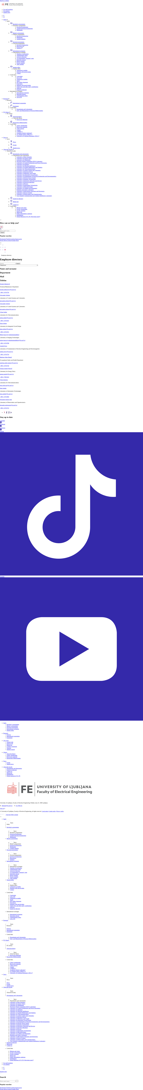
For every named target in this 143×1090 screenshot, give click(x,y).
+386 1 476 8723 (4, 408)
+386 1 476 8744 (4, 365)
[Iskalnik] (0, 242)
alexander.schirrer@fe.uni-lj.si (8, 301)
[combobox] (7, 231)
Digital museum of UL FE (13, 776)
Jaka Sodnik (3, 388)
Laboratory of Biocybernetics (24, 157)
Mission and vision (21, 207)
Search (2, 232)
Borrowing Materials (22, 119)
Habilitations (20, 215)
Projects (9, 734)
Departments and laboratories (14, 768)
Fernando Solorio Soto (6, 399)
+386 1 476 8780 (4, 343)
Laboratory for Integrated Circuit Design (27, 175)
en (4, 16)
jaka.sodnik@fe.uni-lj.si (6, 394)
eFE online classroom (22, 82)
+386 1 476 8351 (4, 332)
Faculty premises (21, 210)
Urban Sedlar (3, 312)
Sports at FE (10, 743)
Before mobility (21, 61)
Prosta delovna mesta (5, 240)
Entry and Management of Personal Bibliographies (30, 110)
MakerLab (9, 745)
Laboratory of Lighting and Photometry (27, 188)
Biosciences (20, 46)
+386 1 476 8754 (4, 354)
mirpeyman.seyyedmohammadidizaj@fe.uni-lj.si (12, 340)
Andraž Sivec (3, 346)
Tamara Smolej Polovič (6, 368)
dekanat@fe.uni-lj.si (7, 805)
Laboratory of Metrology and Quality (26, 173)
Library (5, 752)
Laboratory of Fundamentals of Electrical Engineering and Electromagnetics (36, 176)
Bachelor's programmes (19, 24)
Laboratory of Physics (22, 184)
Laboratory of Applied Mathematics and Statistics (29, 167)
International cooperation (19, 103)
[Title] (0, 255)
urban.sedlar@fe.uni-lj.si (6, 318)
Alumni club (10, 742)
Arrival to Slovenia (21, 57)
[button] (3, 239)
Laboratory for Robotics (23, 164)
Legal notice (45, 811)
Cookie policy (52, 811)
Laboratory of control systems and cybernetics (29, 170)
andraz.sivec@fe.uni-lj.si (6, 351)
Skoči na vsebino (4, 0)
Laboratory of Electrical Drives (25, 172)
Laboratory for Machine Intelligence (26, 166)
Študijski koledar (10, 239)
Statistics (19, 48)
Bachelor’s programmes (13, 724)
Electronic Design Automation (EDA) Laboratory (29, 161)
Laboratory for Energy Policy (24, 158)
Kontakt (13, 240)
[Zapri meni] (0, 816)
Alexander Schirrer (5, 295)
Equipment (16, 106)
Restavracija (18, 239)
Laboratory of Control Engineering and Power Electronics (32, 163)
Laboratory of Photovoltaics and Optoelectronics (29, 194)
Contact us (15, 204)
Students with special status (24, 72)
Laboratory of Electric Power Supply (26, 178)
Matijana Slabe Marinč (6, 357)
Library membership (22, 125)
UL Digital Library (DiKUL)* (24, 134)
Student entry (6, 12)
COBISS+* (20, 131)
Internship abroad (21, 60)
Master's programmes (18, 33)
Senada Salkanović (5, 284)
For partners (6, 11)
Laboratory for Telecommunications (26, 169)
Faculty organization (22, 209)
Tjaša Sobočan (4, 380)
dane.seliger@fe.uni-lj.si (6, 329)
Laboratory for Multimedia (23, 160)
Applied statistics (21, 39)
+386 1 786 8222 (4, 377)
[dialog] (71, 231)
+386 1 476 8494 (4, 396)
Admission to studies (22, 70)
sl (3, 15)
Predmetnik (3, 239)
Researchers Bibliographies (20, 122)
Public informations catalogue (24, 213)
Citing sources (20, 128)
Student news (16, 148)
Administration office (22, 55)
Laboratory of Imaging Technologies (26, 179)
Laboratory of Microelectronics (25, 186)
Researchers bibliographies (14, 758)
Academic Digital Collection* (24, 133)
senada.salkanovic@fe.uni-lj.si (8, 289)
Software (19, 88)
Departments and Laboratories (24, 109)
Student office (16, 67)
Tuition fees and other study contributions (27, 86)
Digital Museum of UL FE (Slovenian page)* (28, 216)
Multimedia (20, 30)
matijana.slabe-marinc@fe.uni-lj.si (9, 363)
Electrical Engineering (22, 27)
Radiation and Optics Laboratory (25, 189)
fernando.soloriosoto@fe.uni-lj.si (8, 405)
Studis (18, 81)
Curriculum (20, 76)
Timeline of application (23, 54)
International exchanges (19, 51)
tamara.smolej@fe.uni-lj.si (7, 374)
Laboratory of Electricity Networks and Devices (29, 181)
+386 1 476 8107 (4, 320)
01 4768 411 (19, 805)
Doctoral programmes (18, 42)
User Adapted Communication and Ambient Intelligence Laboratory (34, 195)
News (5, 137)
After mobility (20, 64)
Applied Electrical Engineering (25, 28)
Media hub (16, 201)
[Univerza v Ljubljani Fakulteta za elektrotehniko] (12, 6)
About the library (17, 116)
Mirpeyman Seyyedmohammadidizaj (9, 334)
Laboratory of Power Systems (24, 192)
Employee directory (22, 89)
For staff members (8, 9)
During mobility (21, 63)
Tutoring (9, 748)
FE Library (6, 112)
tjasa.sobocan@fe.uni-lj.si (6, 385)
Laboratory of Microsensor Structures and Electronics (30, 191)
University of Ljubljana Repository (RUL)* (28, 136)
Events (14, 145)
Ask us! (2, 808)
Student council (11, 749)
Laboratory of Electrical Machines (25, 182)
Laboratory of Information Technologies (27, 185)
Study (5, 19)
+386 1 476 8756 (4, 292)
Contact (19, 73)
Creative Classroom (12, 746)
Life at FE (19, 78)
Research (5, 98)
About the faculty (8, 149)
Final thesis (19, 84)
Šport (17, 240)
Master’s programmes (12, 726)
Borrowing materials (22, 127)
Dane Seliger (3, 323)
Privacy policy (60, 811)
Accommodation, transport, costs (25, 58)
